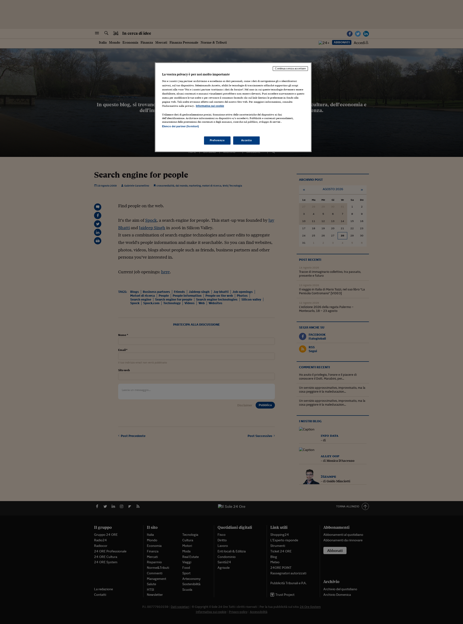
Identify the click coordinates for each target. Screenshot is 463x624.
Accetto (246, 140)
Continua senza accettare (290, 68)
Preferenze (217, 140)
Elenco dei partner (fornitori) (180, 126)
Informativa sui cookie (210, 105)
